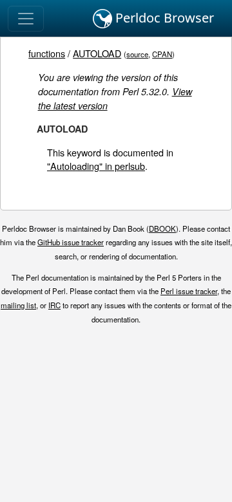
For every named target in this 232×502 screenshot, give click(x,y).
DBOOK (162, 228)
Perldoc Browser (163, 17)
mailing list (18, 305)
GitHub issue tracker (70, 242)
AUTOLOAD (97, 53)
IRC (54, 305)
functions (46, 53)
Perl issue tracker (188, 291)
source (137, 54)
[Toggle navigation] (26, 19)
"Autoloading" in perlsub (96, 165)
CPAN (162, 54)
